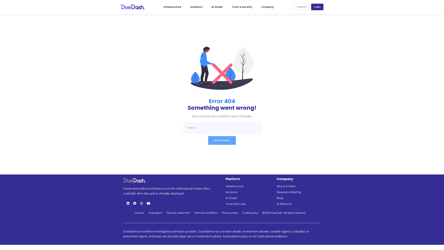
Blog (280, 198)
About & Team (286, 186)
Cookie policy (250, 212)
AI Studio (231, 198)
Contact (139, 212)
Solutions (231, 192)
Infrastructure (234, 186)
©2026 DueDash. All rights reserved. (284, 212)
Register (301, 7)
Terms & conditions (205, 212)
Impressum (155, 212)
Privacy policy (230, 212)
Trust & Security (235, 204)
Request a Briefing (289, 192)
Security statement (178, 212)
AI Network (284, 204)
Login (317, 7)
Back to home (222, 140)
